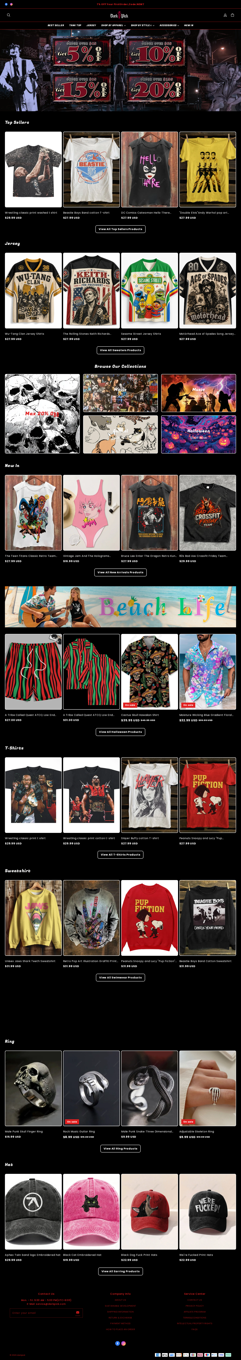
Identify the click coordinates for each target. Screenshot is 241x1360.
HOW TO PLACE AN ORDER (120, 1329)
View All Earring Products (120, 1271)
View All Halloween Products (120, 732)
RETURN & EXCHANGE (120, 1317)
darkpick (21, 1355)
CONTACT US (194, 1300)
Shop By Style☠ (141, 25)
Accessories (168, 25)
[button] (8, 15)
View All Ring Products (121, 1149)
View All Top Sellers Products (120, 229)
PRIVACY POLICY (195, 1305)
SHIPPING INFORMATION (120, 1311)
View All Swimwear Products (120, 977)
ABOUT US (120, 1300)
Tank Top (75, 25)
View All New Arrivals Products (120, 572)
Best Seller (56, 25)
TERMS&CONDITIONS (194, 1317)
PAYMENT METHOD (120, 1323)
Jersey (91, 25)
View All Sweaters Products (120, 350)
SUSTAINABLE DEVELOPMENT (120, 1305)
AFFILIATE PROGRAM (195, 1311)
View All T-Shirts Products (120, 855)
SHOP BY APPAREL (112, 25)
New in (188, 25)
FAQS (195, 1329)
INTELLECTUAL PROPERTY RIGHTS (194, 1323)
